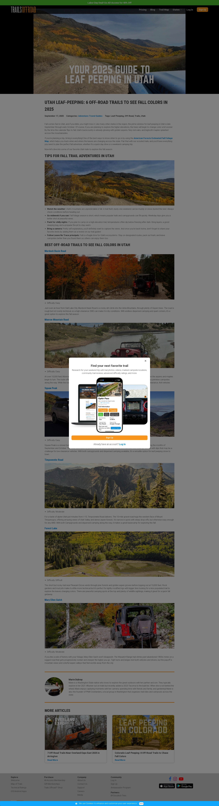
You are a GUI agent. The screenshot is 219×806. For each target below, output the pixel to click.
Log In (122, 444)
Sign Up (109, 438)
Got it (141, 803)
